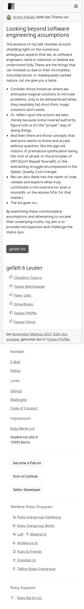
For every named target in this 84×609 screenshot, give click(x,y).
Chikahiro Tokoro (28, 277)
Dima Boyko (23, 304)
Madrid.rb (38, 534)
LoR (20, 534)
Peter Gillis (22, 295)
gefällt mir (17, 249)
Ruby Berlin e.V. (22, 428)
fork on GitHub (25, 476)
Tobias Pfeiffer (25, 313)
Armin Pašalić (24, 17)
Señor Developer (26, 489)
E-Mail (15, 362)
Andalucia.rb (27, 542)
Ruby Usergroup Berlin (35, 525)
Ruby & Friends (29, 551)
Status (15, 370)
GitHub (16, 391)
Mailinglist (18, 399)
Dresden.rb (26, 560)
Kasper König (25, 321)
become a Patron (27, 463)
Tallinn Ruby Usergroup (36, 568)
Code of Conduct (24, 408)
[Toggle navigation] (75, 6)
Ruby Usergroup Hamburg (39, 517)
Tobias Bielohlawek (29, 286)
